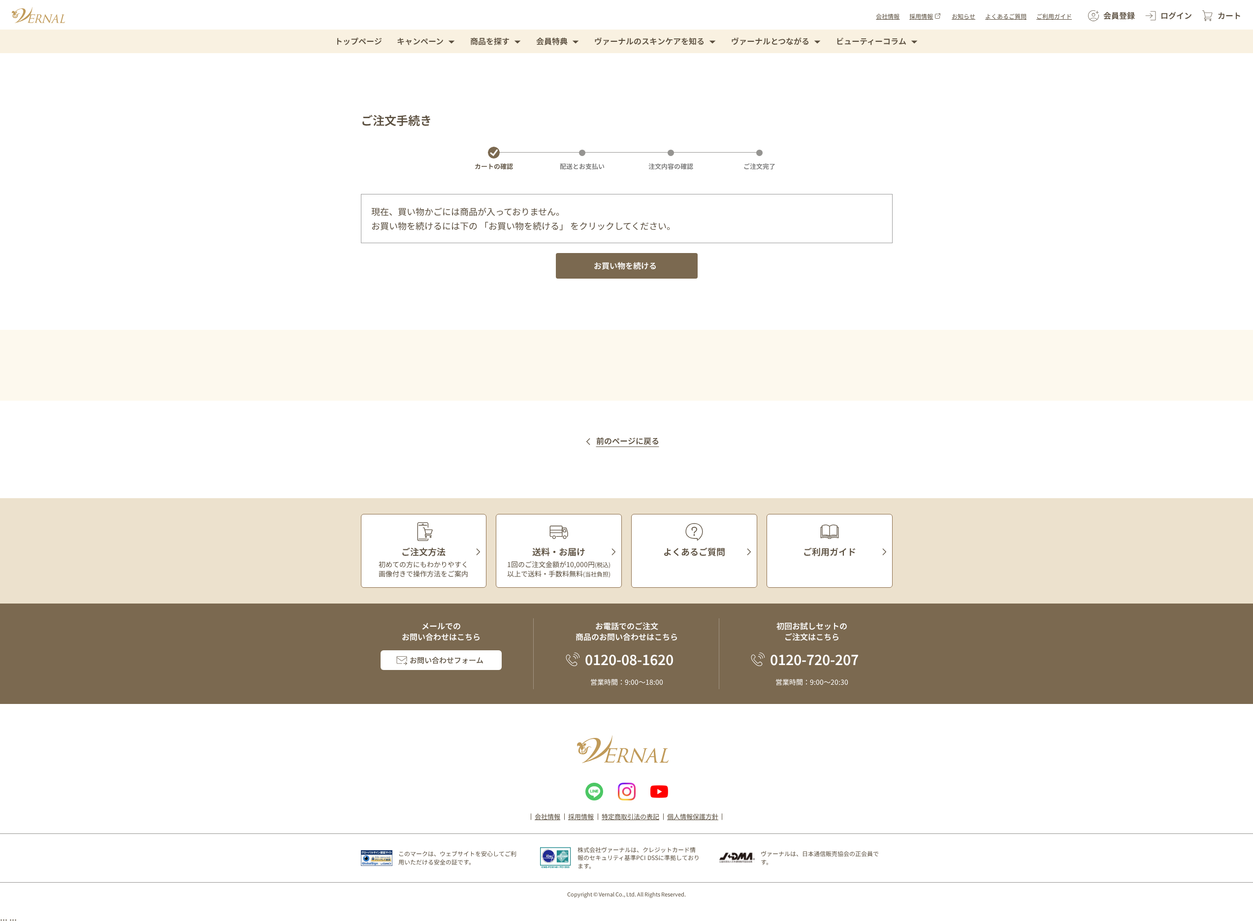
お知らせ (963, 16)
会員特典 (552, 41)
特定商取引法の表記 (630, 816)
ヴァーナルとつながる (770, 41)
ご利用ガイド (1054, 16)
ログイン (1176, 15)
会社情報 (888, 16)
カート (1229, 15)
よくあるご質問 (1006, 16)
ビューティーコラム (871, 41)
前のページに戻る (627, 441)
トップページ (358, 41)
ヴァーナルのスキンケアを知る (649, 41)
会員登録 (1119, 15)
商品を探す (490, 41)
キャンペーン (420, 41)
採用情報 (921, 16)
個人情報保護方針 (692, 816)
